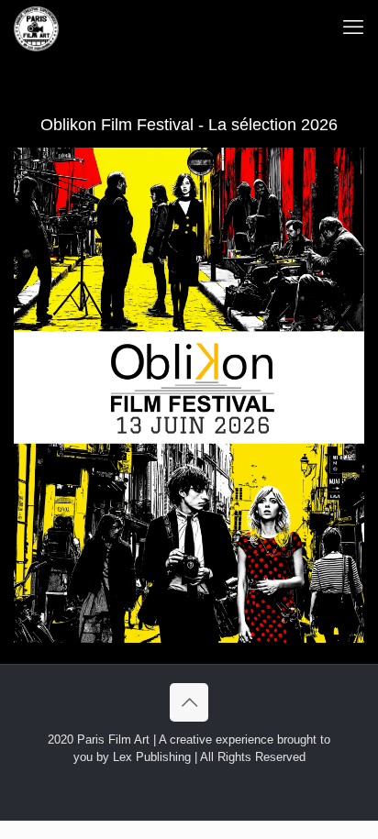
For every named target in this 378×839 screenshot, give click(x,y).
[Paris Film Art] (36, 27)
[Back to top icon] (189, 702)
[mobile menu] (353, 27)
